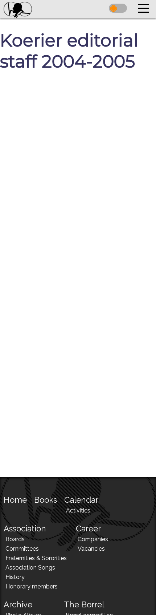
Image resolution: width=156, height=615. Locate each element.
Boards (15, 539)
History (15, 577)
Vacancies (91, 548)
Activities (78, 510)
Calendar (81, 500)
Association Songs (30, 567)
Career (88, 528)
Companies (93, 539)
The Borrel (84, 604)
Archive (18, 604)
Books (45, 500)
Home (15, 500)
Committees (22, 548)
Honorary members (31, 586)
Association (25, 528)
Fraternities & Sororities (36, 558)
